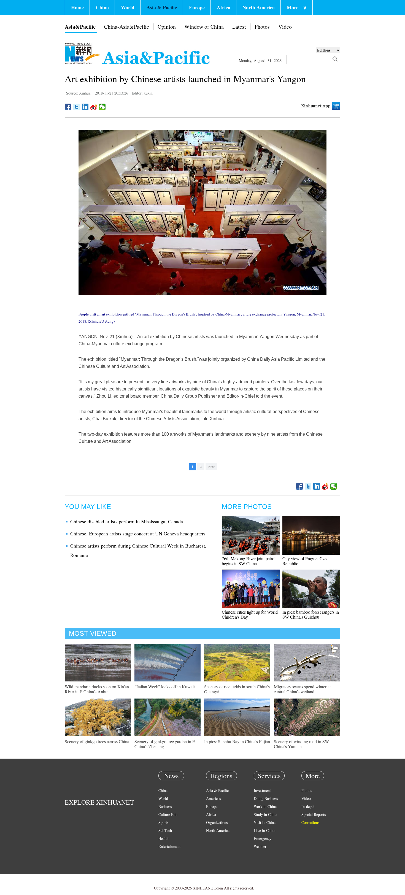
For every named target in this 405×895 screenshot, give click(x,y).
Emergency (262, 838)
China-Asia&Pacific (126, 26)
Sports (163, 822)
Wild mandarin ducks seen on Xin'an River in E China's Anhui (97, 689)
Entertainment (169, 846)
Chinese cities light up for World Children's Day (250, 614)
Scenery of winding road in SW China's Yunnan (301, 743)
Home (77, 7)
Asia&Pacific (80, 27)
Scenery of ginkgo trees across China (97, 741)
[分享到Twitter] (76, 107)
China (102, 7)
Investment (262, 790)
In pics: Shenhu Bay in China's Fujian (237, 741)
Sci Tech (165, 830)
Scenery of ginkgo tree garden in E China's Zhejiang (164, 743)
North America (258, 7)
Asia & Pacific (162, 7)
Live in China (264, 830)
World (127, 7)
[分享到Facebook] (68, 107)
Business (165, 806)
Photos (262, 26)
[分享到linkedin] (85, 107)
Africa (223, 7)
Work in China (265, 806)
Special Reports (313, 814)
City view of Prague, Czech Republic (306, 561)
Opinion (167, 26)
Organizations (217, 822)
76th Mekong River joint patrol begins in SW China (249, 561)
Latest (239, 26)
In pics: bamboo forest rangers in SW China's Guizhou (310, 614)
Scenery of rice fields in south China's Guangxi (237, 689)
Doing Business (266, 798)
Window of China (204, 26)
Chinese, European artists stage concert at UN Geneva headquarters (138, 533)
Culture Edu (167, 814)
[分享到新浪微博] (93, 107)
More (297, 7)
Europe (197, 7)
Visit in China (265, 822)
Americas (213, 798)
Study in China (265, 814)
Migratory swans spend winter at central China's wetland (302, 689)
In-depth (308, 806)
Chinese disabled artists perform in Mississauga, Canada (126, 521)
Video (285, 26)
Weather (260, 846)
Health (163, 838)
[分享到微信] (102, 107)
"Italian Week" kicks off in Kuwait (164, 686)
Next (211, 466)
